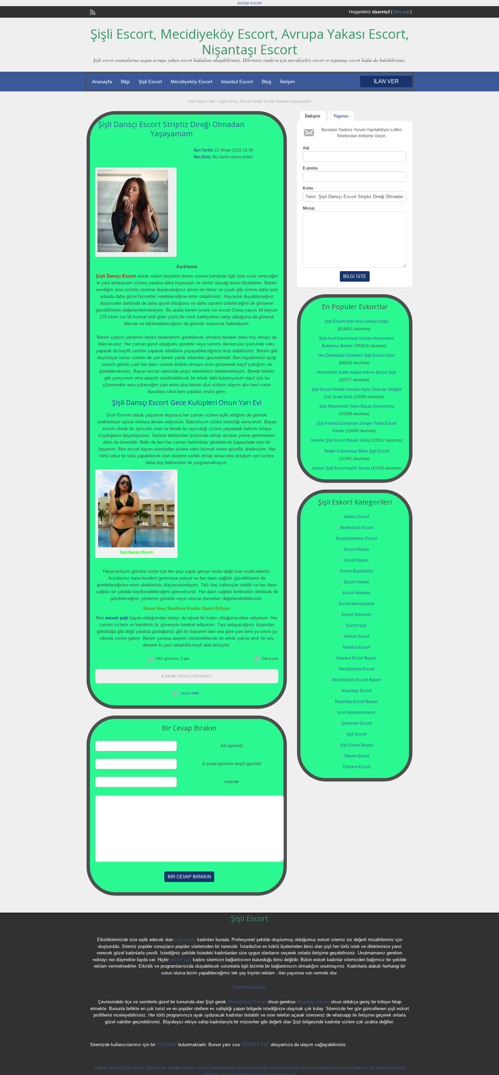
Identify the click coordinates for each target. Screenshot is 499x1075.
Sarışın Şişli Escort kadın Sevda (341, 468)
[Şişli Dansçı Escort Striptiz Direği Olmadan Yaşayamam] (135, 211)
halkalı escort (108, 1067)
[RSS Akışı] (92, 11)
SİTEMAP (167, 1044)
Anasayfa (102, 81)
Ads (212, 101)
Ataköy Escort (356, 516)
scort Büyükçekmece (356, 712)
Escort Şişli (356, 625)
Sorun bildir (190, 693)
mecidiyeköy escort (230, 1067)
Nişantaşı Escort (356, 690)
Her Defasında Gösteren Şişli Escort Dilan (356, 355)
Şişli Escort (150, 81)
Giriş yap (401, 12)
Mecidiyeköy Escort (191, 81)
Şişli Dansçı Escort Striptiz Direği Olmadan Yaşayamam (171, 128)
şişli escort (185, 939)
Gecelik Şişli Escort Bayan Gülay (341, 440)
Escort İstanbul (356, 593)
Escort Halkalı (356, 582)
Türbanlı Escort (356, 766)
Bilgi (125, 81)
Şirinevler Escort (356, 723)
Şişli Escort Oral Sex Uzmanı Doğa (356, 321)
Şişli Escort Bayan (356, 745)
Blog (266, 81)
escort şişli (180, 959)
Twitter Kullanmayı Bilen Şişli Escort (356, 451)
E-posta (310, 168)
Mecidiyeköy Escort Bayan (356, 679)
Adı (306, 148)
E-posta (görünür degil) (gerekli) (231, 763)
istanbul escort (390, 1067)
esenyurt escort (331, 1067)
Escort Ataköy (356, 549)
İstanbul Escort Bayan (356, 658)
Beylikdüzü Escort (356, 527)
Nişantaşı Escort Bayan (356, 701)
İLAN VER (386, 81)
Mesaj (308, 208)
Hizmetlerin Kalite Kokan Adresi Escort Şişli (356, 372)
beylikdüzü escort (250, 987)
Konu (308, 188)
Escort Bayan (356, 560)
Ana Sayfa (196, 101)
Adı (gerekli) (232, 745)
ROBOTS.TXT (255, 1044)
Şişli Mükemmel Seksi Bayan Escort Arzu (356, 406)
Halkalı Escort (356, 636)
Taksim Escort (356, 756)
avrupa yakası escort (188, 1067)
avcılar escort (249, 3)
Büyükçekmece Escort (356, 538)
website (232, 781)
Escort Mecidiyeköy (356, 603)
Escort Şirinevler (356, 614)
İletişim (287, 81)
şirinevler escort (266, 1067)
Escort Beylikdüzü (356, 571)
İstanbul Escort (237, 81)
